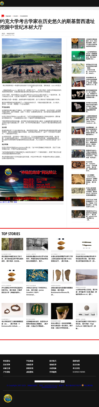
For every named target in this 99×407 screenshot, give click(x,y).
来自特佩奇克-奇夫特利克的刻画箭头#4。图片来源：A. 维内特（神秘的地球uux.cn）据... (91, 81)
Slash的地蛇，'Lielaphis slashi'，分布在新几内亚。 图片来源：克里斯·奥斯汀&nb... (91, 166)
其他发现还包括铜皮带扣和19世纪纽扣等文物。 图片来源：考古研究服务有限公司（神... (86, 258)
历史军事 (38, 10)
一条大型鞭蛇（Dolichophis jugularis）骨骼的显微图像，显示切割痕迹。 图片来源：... (91, 179)
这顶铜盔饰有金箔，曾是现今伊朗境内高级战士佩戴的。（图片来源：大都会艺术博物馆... (37, 323)
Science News (29, 17)
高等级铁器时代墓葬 (56, 321)
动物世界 (46, 10)
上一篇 (2, 202)
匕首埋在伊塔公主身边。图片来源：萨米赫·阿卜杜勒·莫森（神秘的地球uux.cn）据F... (86, 292)
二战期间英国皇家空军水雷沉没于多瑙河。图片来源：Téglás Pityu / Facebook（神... (91, 119)
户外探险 (5, 17)
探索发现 (75, 10)
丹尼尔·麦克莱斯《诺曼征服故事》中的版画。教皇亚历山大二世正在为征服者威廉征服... (91, 191)
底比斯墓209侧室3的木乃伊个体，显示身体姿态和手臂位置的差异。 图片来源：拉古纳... (12, 258)
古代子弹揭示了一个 (56, 254)
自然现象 (82, 10)
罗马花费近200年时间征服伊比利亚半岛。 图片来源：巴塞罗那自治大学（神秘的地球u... (12, 290)
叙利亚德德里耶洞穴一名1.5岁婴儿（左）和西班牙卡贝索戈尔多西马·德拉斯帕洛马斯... (91, 93)
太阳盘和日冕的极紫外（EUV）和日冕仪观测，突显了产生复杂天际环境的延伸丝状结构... (91, 42)
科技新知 (9, 10)
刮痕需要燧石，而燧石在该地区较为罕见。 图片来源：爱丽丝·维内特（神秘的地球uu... (91, 131)
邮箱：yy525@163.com (48, 385)
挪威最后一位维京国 (81, 319)
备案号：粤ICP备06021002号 (70, 385)
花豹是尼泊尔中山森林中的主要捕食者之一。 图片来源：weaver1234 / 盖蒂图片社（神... (91, 215)
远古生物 (60, 10)
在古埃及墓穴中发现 (7, 254)
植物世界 (53, 10)
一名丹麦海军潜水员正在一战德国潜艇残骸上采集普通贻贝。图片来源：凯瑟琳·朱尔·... (91, 55)
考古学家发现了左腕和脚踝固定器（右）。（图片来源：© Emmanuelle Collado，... (12, 323)
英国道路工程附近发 (81, 254)
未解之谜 (68, 10)
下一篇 (7, 202)
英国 (15, 202)
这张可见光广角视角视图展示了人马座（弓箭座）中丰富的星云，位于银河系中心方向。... (91, 203)
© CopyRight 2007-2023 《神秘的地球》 (22, 385)
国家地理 (31, 10)
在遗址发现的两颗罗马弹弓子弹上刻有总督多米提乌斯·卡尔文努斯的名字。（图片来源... (62, 258)
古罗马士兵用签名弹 (7, 285)
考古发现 (90, 10)
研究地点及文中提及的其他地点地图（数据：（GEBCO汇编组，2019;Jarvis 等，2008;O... (91, 69)
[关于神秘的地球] (8, 398)
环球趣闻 (19, 17)
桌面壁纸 (12, 17)
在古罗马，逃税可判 (31, 254)
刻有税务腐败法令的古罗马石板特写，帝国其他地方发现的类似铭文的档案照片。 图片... (37, 258)
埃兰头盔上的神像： (31, 319)
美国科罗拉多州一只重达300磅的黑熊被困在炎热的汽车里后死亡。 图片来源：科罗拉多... (91, 154)
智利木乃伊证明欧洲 (31, 285)
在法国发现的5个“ (6, 319)
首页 (3, 10)
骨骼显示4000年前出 (81, 287)
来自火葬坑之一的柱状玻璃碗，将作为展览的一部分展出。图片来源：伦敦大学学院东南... (62, 325)
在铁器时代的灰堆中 (56, 285)
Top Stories (11, 233)
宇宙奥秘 (16, 10)
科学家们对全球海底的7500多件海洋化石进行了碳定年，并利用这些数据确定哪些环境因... (91, 107)
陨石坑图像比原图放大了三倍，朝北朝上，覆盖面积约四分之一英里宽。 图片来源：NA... (91, 142)
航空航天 (24, 10)
